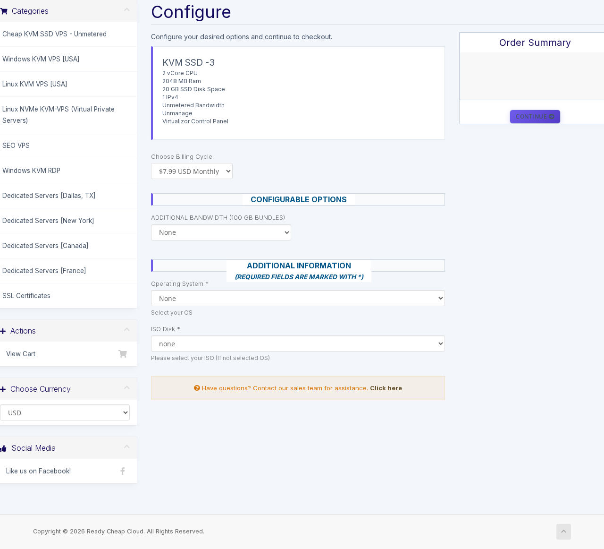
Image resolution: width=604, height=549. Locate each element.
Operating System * (180, 283)
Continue (532, 116)
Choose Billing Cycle (181, 156)
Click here (386, 388)
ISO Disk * (165, 329)
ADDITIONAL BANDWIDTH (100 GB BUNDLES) (218, 217)
